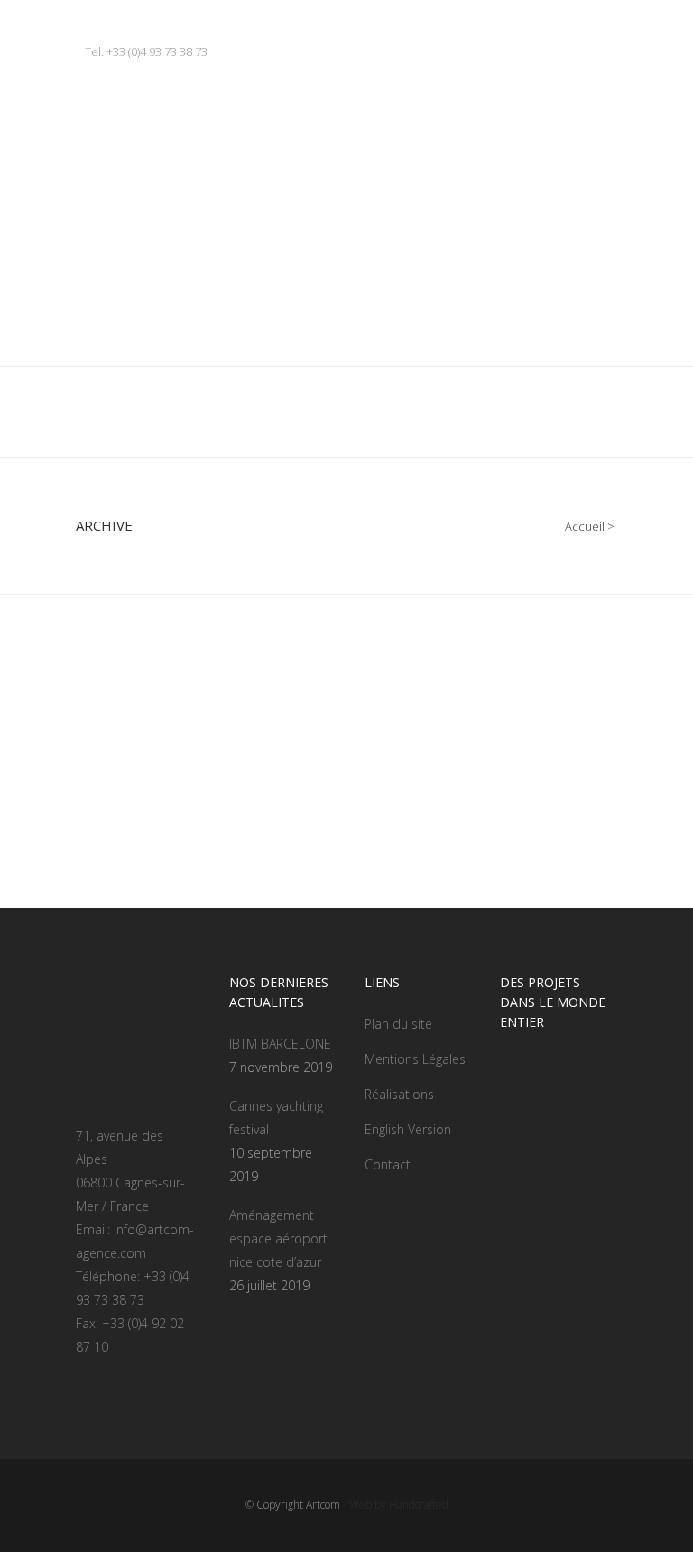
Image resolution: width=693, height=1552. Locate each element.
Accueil (585, 526)
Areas (108, 761)
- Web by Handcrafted (394, 1504)
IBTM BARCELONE (280, 1043)
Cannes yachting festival (276, 1117)
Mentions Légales (415, 1058)
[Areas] (202, 665)
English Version (408, 1129)
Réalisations (399, 1094)
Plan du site (398, 1023)
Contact (388, 1164)
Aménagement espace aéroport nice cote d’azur (278, 1238)
